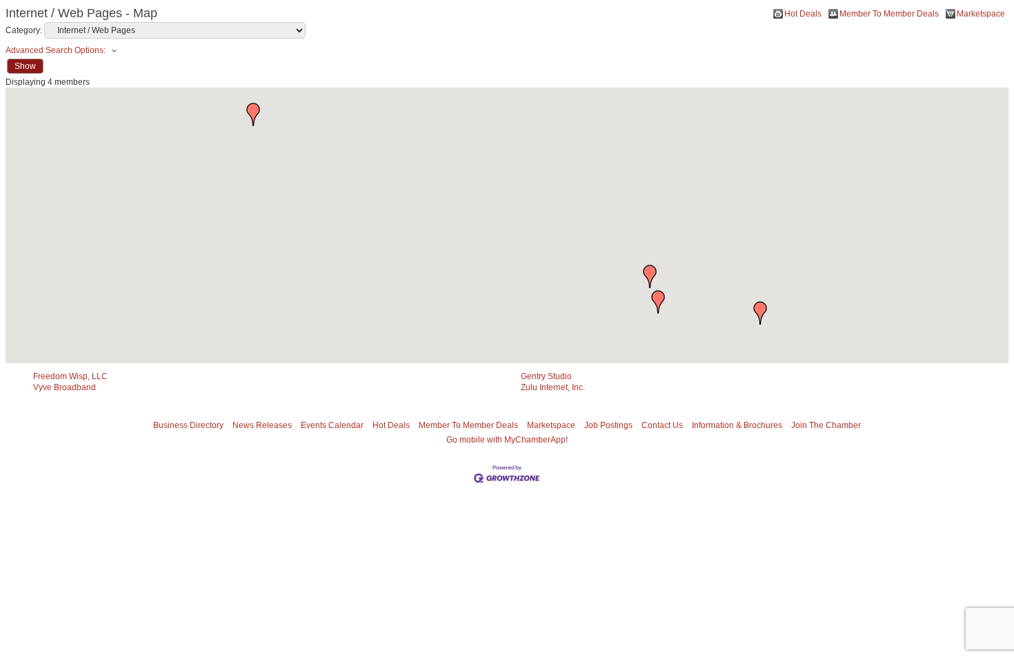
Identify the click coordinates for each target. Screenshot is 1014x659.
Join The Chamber (826, 425)
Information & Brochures (737, 425)
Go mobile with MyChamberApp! (507, 440)
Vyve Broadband (64, 387)
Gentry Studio (546, 376)
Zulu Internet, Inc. (553, 387)
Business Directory (188, 425)
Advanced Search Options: (56, 50)
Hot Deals (803, 14)
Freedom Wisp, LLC (70, 376)
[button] (650, 276)
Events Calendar (332, 425)
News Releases (262, 425)
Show (25, 66)
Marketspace (981, 14)
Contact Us (662, 425)
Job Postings (608, 425)
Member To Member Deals (889, 14)
